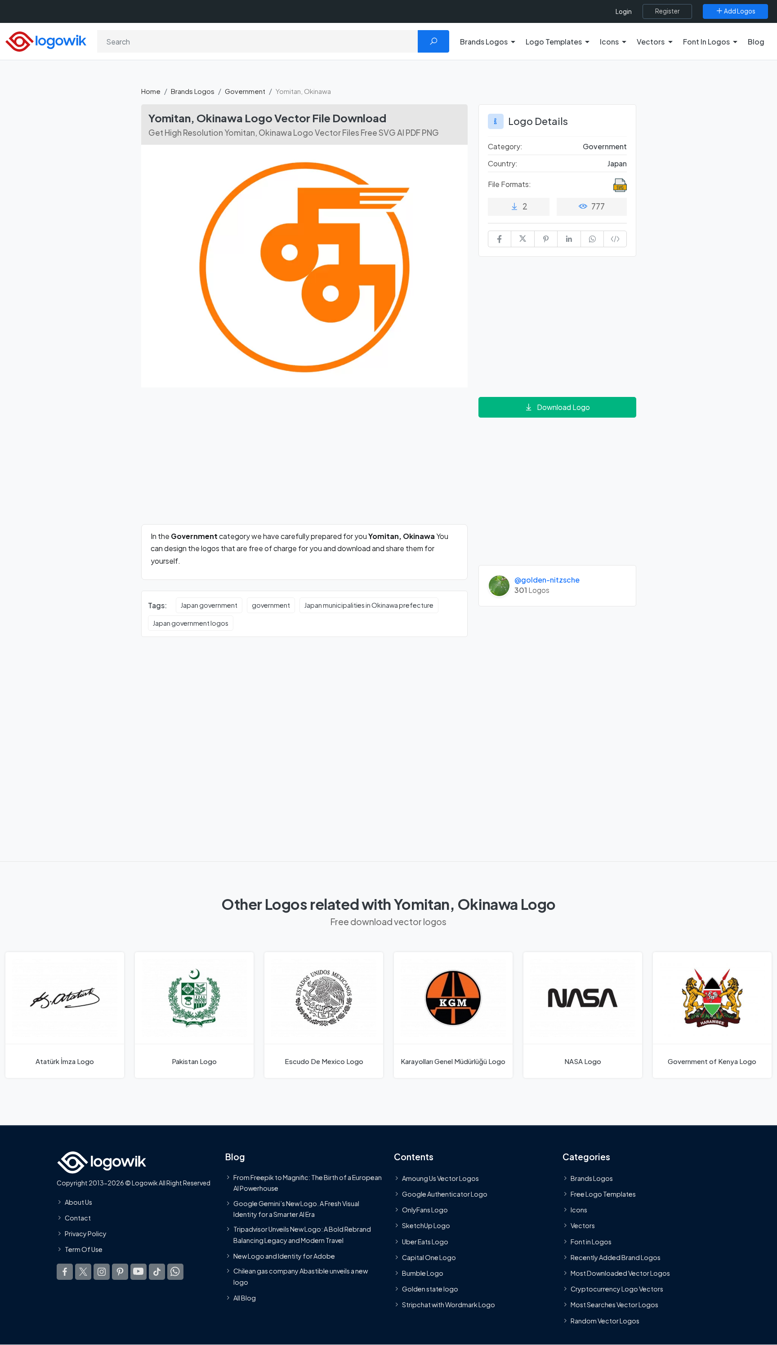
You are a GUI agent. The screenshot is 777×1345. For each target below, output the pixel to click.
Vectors (583, 1226)
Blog (756, 41)
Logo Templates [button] (554, 41)
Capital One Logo (429, 1257)
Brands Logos (192, 91)
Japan (617, 163)
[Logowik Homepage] (45, 40)
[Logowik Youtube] (138, 1272)
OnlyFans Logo (425, 1210)
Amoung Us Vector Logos (440, 1178)
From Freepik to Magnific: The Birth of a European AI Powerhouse (307, 1182)
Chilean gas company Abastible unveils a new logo (300, 1276)
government (271, 605)
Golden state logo (430, 1289)
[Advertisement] (304, 461)
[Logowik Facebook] (65, 1272)
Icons (579, 1210)
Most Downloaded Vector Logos (620, 1273)
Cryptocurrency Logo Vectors (617, 1289)
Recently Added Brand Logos (616, 1257)
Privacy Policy (86, 1233)
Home (151, 91)
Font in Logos (591, 1242)
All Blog (244, 1298)
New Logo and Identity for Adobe (284, 1256)
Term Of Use (84, 1250)
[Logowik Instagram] (102, 1272)
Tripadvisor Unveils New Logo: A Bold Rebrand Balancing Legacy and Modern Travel (302, 1234)
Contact (78, 1218)
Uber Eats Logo (425, 1242)
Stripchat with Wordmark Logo (448, 1305)
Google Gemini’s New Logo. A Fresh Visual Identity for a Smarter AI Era (296, 1208)
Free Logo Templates (603, 1194)
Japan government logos (190, 623)
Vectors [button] (651, 41)
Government (245, 91)
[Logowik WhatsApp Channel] (175, 1272)
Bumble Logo (422, 1273)
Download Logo (563, 407)
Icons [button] (609, 41)
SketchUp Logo (426, 1226)
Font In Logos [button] (706, 41)
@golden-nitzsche (547, 579)
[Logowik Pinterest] (120, 1272)
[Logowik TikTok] (157, 1272)
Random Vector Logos (605, 1321)
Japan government (209, 605)
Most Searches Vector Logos (614, 1305)
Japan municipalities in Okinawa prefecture (368, 605)
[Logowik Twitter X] (83, 1272)
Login (624, 11)
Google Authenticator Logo (444, 1194)
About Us (78, 1202)
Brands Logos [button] (484, 41)
